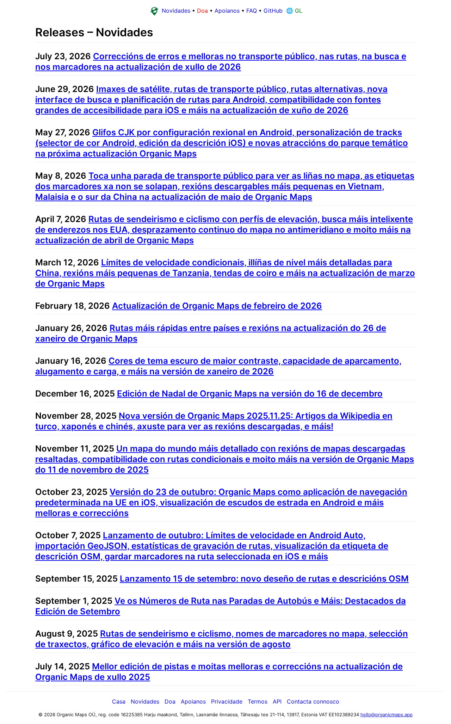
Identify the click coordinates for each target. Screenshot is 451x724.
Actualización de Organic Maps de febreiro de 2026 (217, 306)
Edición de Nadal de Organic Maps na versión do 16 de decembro (250, 393)
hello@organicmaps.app (386, 714)
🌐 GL (293, 10)
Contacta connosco (313, 701)
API (277, 701)
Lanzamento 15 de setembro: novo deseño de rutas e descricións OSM (264, 578)
